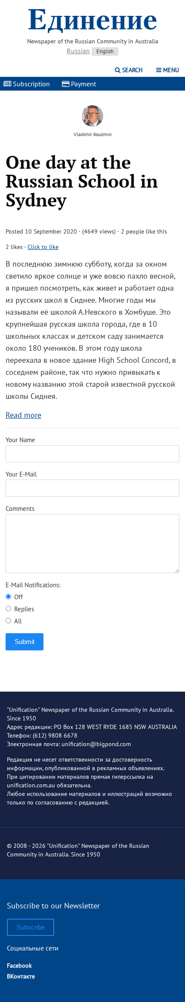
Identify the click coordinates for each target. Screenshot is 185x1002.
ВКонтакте (21, 976)
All (17, 621)
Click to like (43, 247)
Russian (78, 50)
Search (131, 70)
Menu (170, 70)
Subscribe (30, 927)
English (105, 51)
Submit (24, 641)
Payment (82, 83)
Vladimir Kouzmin (93, 134)
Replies (23, 609)
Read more (23, 415)
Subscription (30, 83)
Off (17, 597)
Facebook (19, 965)
